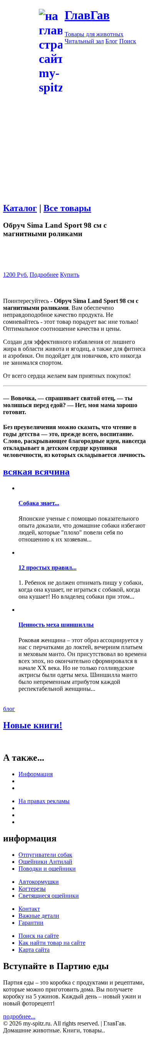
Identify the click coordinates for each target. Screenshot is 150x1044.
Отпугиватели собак (45, 854)
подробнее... (19, 1016)
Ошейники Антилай (45, 861)
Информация (35, 774)
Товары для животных (94, 34)
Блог (111, 41)
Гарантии (30, 922)
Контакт (29, 908)
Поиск (127, 41)
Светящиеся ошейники (48, 895)
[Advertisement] (75, 170)
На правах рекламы (44, 801)
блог (9, 709)
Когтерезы (32, 888)
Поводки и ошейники (47, 868)
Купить (69, 274)
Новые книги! (32, 725)
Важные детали (38, 915)
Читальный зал (84, 41)
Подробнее (44, 274)
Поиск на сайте (38, 935)
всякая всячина (36, 472)
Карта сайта (34, 949)
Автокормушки (38, 881)
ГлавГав (87, 15)
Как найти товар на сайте (51, 942)
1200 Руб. (15, 274)
